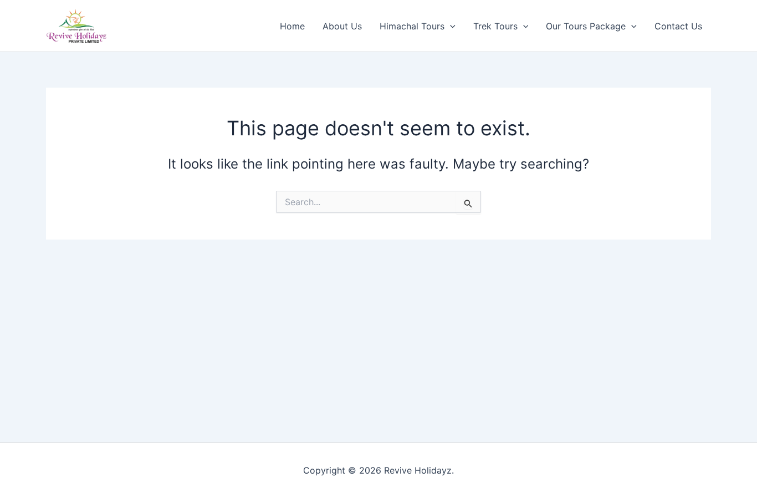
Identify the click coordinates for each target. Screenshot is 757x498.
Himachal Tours (412, 26)
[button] (450, 26)
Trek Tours (495, 26)
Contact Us (678, 26)
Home (292, 26)
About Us (342, 26)
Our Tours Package (586, 26)
